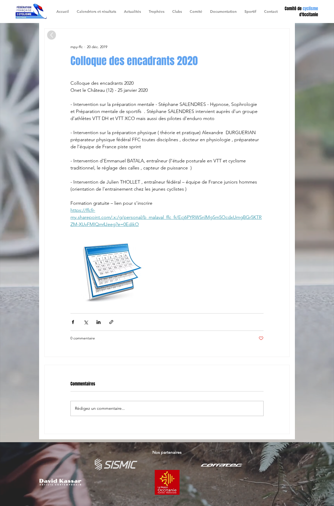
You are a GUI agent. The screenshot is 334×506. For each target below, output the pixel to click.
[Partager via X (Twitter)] (85, 322)
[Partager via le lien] (111, 322)
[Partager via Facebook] (72, 322)
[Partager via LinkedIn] (98, 322)
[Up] (51, 35)
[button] (177, 11)
